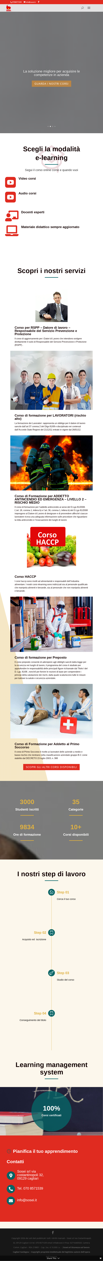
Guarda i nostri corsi (51, 83)
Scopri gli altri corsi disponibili (51, 767)
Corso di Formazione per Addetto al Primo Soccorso (47, 745)
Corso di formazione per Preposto (41, 657)
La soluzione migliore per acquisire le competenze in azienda (51, 73)
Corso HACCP (25, 576)
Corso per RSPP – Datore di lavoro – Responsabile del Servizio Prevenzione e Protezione (46, 331)
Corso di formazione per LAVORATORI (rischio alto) (50, 417)
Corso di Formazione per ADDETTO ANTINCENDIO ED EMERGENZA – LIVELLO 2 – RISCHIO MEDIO (50, 499)
